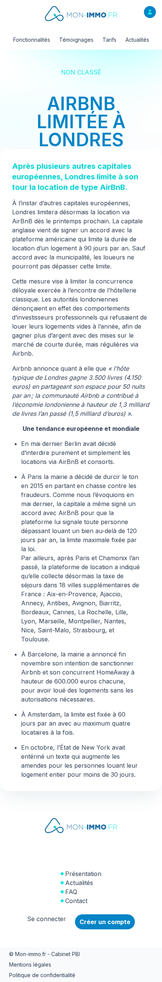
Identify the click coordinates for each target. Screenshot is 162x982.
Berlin (72, 443)
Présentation (83, 873)
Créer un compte (104, 922)
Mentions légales (30, 964)
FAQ (71, 892)
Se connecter (46, 919)
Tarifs (109, 39)
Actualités (137, 39)
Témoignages (76, 39)
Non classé (81, 72)
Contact (76, 901)
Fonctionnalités (31, 39)
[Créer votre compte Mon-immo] (150, 12)
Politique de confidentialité (42, 975)
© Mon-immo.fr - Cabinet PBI (44, 954)
